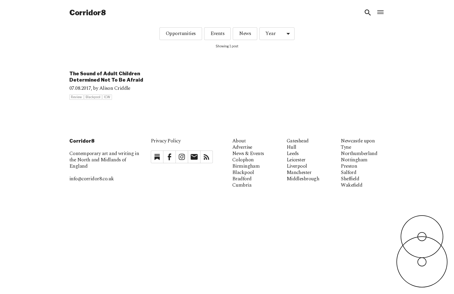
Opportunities (181, 33)
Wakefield (351, 185)
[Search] (368, 12)
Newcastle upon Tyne (358, 144)
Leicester (296, 160)
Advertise (242, 147)
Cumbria (241, 185)
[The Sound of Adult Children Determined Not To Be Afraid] (120, 80)
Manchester (299, 173)
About (239, 141)
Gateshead (298, 141)
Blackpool (243, 173)
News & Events (248, 154)
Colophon (243, 160)
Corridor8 (87, 12)
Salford (348, 173)
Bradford (241, 179)
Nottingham (354, 160)
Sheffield (350, 179)
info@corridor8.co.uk (91, 179)
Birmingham (246, 166)
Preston (349, 166)
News (245, 33)
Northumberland (359, 154)
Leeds (293, 154)
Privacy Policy (165, 141)
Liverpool (297, 166)
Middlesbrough (303, 179)
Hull (291, 147)
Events (217, 33)
